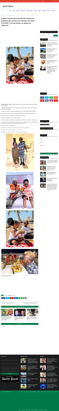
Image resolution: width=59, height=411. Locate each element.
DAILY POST (9, 391)
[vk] (47, 100)
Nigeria (27, 1)
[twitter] (53, 1)
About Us (23, 409)
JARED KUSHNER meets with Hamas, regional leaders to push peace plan (52, 386)
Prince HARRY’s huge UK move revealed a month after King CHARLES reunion (52, 380)
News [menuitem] (14, 10)
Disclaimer (41, 409)
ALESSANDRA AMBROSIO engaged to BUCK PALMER (52, 161)
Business (43, 1)
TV (39, 1)
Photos (14, 295)
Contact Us (45, 409)
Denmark (19, 1)
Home (20, 409)
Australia (14, 1)
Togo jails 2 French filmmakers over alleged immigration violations (19, 318)
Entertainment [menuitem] (29, 10)
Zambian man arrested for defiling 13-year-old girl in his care (32, 318)
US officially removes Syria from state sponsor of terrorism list (52, 50)
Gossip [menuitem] (35, 10)
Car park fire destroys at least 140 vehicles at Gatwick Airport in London (52, 56)
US (1, 1)
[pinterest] (57, 1)
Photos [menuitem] (48, 10)
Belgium (10, 1)
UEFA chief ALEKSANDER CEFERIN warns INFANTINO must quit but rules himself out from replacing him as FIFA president (52, 69)
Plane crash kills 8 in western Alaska (33, 379)
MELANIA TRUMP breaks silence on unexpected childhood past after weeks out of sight (52, 360)
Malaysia (23, 1)
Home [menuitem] (10, 10)
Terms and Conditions (34, 409)
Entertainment (9, 295)
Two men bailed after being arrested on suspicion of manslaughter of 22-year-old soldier (33, 367)
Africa (5, 295)
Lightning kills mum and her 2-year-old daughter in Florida (52, 62)
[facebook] (51, 1)
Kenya (31, 1)
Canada (7, 1)
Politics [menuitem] (18, 10)
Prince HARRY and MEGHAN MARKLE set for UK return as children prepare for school (52, 367)
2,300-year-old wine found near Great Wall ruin (51, 173)
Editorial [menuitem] (23, 10)
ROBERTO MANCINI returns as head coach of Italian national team (51, 168)
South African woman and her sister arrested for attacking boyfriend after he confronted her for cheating (33, 360)
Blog (37, 1)
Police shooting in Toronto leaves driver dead (32, 373)
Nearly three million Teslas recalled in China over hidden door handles (52, 44)
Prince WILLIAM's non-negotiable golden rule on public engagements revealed (52, 374)
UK (3, 1)
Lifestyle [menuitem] (53, 10)
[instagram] (55, 1)
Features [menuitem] (44, 10)
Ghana (34, 1)
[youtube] (56, 100)
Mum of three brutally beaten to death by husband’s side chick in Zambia (6, 318)
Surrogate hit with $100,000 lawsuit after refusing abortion (33, 386)
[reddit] (56, 97)
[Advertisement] (19, 38)
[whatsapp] (51, 97)
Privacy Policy (28, 409)
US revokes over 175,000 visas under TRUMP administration (52, 179)
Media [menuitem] (39, 10)
